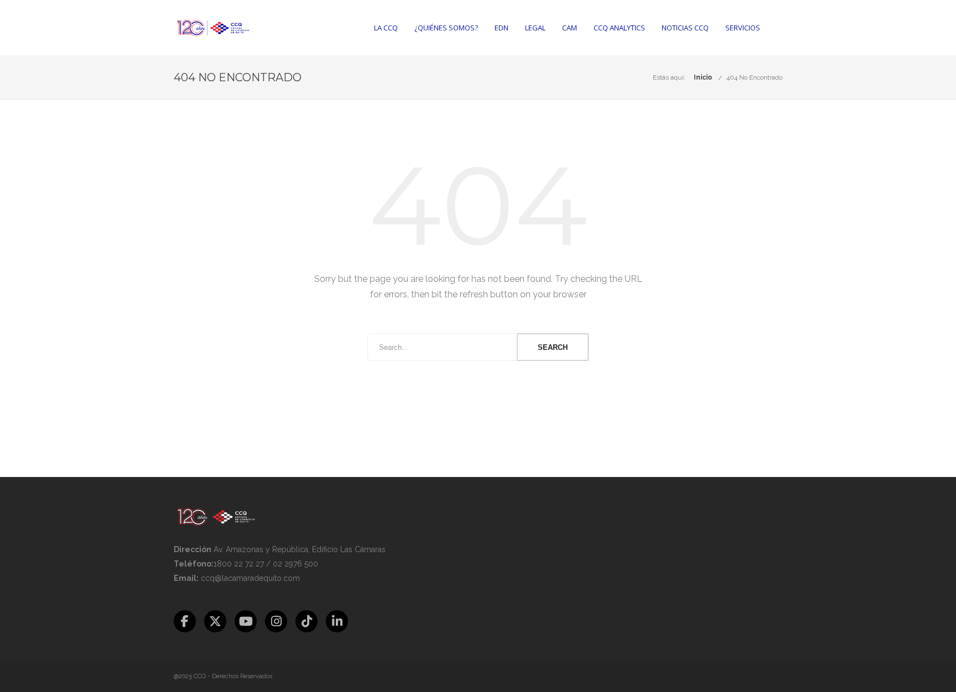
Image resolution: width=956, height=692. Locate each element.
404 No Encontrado (754, 77)
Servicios (742, 28)
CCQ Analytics (619, 28)
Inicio (703, 77)
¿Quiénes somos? (446, 28)
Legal (535, 28)
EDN (501, 28)
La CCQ (386, 28)
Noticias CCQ (685, 28)
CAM (569, 28)
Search (553, 347)
